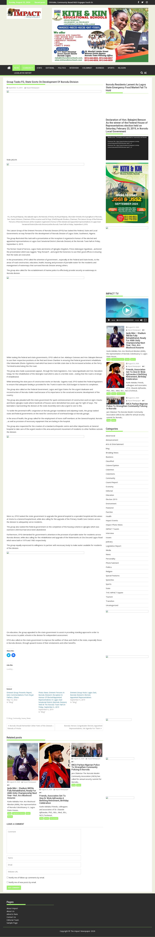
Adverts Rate (12, 914)
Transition (110, 601)
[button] (24, 13)
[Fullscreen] (145, 320)
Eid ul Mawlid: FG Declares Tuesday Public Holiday (70, 2)
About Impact (12, 908)
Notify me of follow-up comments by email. (26, 877)
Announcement (112, 440)
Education (110, 495)
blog (10, 718)
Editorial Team (13, 920)
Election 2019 (111, 499)
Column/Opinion (112, 465)
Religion (122, 68)
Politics (62, 68)
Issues (24, 718)
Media (108, 550)
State (39, 68)
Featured (109, 508)
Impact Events (112, 520)
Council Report (112, 482)
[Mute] (141, 320)
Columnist (87, 68)
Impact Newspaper (32, 88)
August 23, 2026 (14, 782)
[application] (127, 148)
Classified (110, 461)
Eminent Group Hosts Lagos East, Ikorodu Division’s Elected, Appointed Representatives (83, 695)
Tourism (109, 597)
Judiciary (109, 541)
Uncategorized (112, 605)
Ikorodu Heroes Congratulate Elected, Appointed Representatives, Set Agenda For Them (83, 727)
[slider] (125, 320)
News (16, 68)
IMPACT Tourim (112, 529)
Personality (54, 818)
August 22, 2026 (78, 759)
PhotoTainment (112, 563)
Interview (74, 68)
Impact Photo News (114, 524)
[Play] (109, 320)
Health (108, 516)
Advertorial (110, 435)
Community (28, 68)
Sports (111, 68)
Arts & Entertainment (115, 444)
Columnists (110, 474)
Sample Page (12, 923)
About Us (10, 911)
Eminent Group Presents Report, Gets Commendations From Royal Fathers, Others (20, 695)
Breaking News (112, 452)
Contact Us (11, 917)
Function (109, 512)
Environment (111, 503)
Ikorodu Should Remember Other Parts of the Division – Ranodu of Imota (31, 727)
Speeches (110, 580)
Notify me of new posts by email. (22, 882)
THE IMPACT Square (114, 592)
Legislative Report (23, 73)
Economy (109, 486)
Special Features (113, 575)
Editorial (50, 68)
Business (100, 68)
